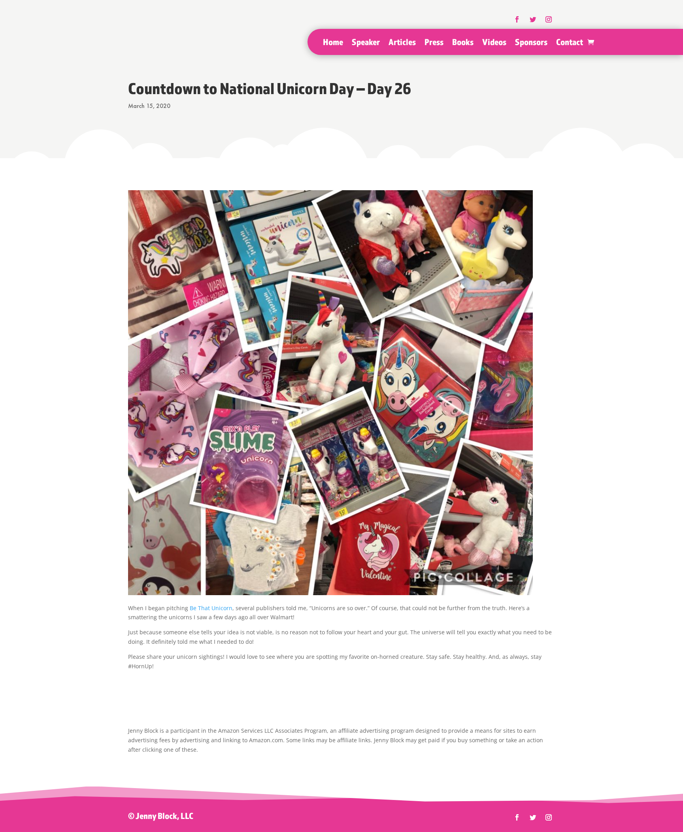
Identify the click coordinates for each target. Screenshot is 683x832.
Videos (494, 43)
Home (333, 43)
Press (434, 43)
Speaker (366, 43)
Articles (402, 43)
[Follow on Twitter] (532, 817)
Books (463, 43)
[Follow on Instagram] (548, 817)
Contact (569, 43)
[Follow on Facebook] (517, 817)
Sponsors (531, 43)
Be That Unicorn (211, 608)
